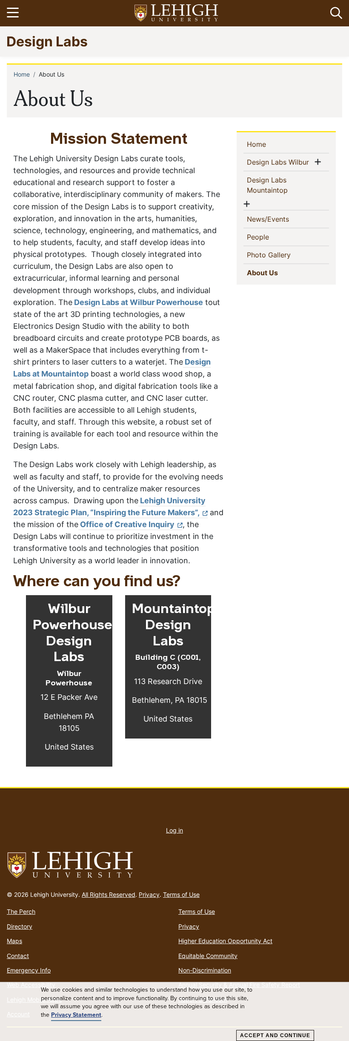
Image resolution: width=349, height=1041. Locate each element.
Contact (18, 956)
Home (22, 74)
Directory (19, 926)
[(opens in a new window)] (176, 13)
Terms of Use (181, 894)
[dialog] (174, 1011)
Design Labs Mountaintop (281, 185)
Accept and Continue (275, 1035)
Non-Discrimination (204, 970)
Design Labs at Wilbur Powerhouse (137, 302)
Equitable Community (207, 956)
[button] (334, 13)
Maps (14, 941)
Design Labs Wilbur (279, 162)
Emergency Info (29, 970)
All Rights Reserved (108, 894)
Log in (174, 830)
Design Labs (47, 41)
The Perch (21, 911)
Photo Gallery (282, 255)
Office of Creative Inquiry (126, 524)
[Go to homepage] (174, 865)
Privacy (149, 894)
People (272, 237)
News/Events (282, 219)
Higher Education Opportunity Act (225, 941)
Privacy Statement (76, 1015)
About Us (278, 272)
